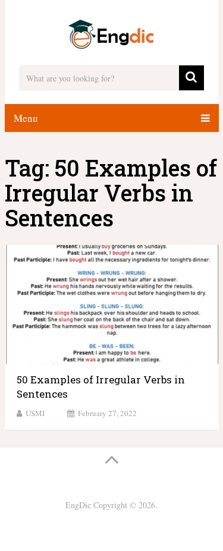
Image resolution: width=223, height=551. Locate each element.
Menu (26, 118)
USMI (35, 413)
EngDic (78, 505)
